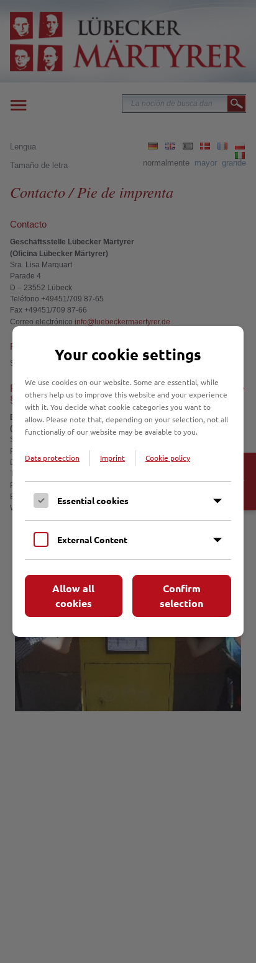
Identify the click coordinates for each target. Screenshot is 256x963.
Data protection (52, 458)
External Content (92, 539)
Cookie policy (167, 458)
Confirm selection (181, 596)
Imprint (112, 458)
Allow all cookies (73, 596)
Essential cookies (93, 500)
